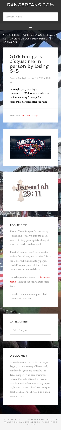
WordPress (49, 422)
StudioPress (31, 422)
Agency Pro (36, 419)
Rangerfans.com (30, 5)
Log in (31, 425)
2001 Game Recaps (29, 115)
